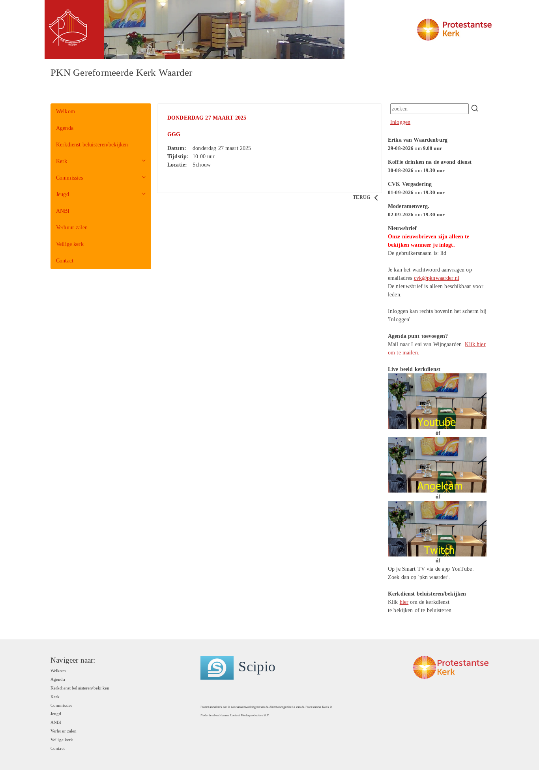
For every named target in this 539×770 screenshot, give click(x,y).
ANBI (63, 211)
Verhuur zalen (72, 227)
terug (362, 197)
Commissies (69, 178)
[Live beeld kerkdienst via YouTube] (437, 401)
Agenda (64, 128)
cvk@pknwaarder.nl (436, 278)
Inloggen (400, 122)
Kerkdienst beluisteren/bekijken (92, 145)
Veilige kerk (70, 244)
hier (404, 602)
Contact (64, 261)
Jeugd (62, 194)
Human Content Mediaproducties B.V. (244, 715)
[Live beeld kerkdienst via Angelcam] (437, 464)
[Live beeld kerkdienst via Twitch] (437, 528)
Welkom (65, 111)
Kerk (61, 161)
